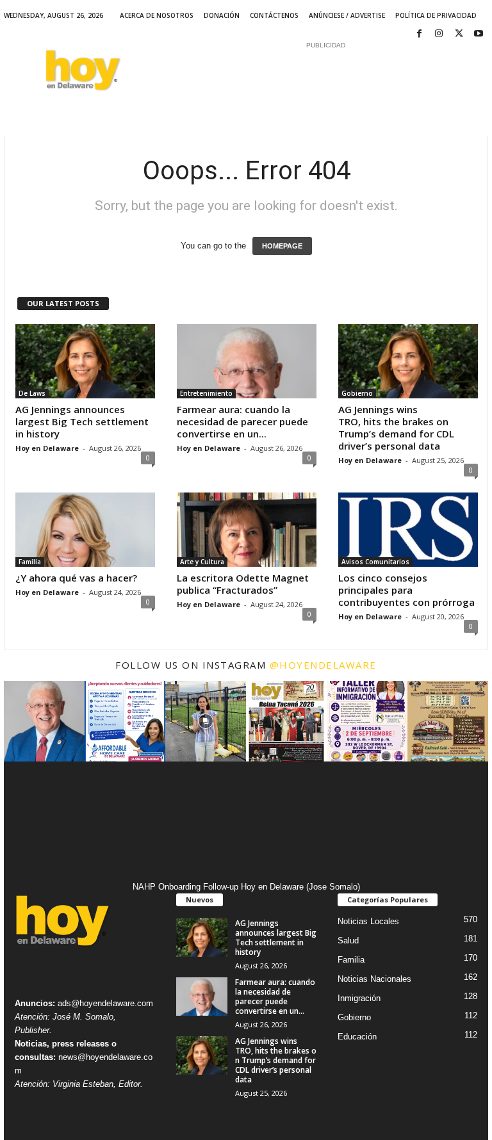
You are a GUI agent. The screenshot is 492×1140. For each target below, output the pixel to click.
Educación (357, 1036)
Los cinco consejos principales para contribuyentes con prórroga (406, 589)
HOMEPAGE (282, 246)
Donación (222, 15)
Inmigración (359, 998)
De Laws (32, 393)
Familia (30, 561)
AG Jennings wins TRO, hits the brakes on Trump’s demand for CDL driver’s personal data (396, 427)
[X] (458, 34)
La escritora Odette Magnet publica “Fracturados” (243, 583)
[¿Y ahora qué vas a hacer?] (85, 530)
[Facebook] (419, 34)
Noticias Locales (368, 921)
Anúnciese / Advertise (347, 15)
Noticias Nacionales (374, 979)
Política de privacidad (436, 15)
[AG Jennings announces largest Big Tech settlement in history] (85, 361)
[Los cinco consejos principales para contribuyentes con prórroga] (408, 530)
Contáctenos (274, 15)
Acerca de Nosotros (156, 15)
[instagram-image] (44, 721)
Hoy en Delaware (47, 448)
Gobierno (357, 393)
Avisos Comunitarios (375, 561)
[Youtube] (478, 34)
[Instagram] (439, 34)
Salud (348, 940)
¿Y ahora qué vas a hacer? (76, 577)
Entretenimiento (206, 393)
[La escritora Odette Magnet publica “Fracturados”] (246, 530)
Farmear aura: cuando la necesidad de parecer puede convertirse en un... (242, 421)
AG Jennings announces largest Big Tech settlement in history (82, 421)
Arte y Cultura (202, 561)
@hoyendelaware (323, 664)
